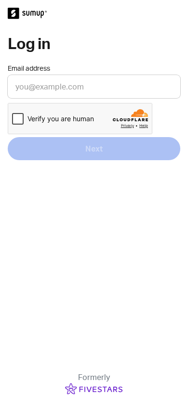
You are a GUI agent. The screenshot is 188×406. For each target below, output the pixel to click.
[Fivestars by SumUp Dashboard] (94, 13)
